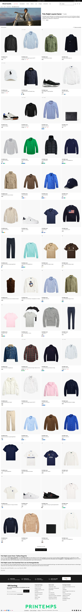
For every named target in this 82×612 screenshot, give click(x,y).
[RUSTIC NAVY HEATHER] (43, 370)
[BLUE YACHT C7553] (44, 232)
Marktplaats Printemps (39, 592)
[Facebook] (72, 610)
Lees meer (3, 570)
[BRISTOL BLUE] (24, 163)
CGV (49, 591)
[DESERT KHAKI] (22, 94)
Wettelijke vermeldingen (53, 597)
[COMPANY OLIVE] (44, 163)
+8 (65, 163)
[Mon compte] (75, 3)
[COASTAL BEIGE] (2, 163)
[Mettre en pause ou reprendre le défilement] (2, 0)
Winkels (75, 0)
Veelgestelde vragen (52, 586)
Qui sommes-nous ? (38, 586)
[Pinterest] (78, 610)
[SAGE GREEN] (62, 301)
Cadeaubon (65, 589)
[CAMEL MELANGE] (2, 542)
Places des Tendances (38, 594)
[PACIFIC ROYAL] (62, 439)
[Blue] (43, 128)
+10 (25, 197)
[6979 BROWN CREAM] (24, 370)
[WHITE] (62, 94)
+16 (25, 163)
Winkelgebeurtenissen (66, 598)
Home (2, 6)
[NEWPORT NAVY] (2, 507)
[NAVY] (1, 163)
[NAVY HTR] (1, 542)
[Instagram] (74, 610)
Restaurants (65, 600)
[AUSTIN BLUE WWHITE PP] (23, 163)
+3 (65, 94)
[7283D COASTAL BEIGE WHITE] (43, 301)
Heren (5, 6)
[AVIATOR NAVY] (2, 439)
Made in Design (37, 597)
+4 (5, 163)
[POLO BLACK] (23, 94)
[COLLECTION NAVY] (43, 163)
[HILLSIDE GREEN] (4, 163)
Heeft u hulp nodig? (54, 578)
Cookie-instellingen (33, 610)
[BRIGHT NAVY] (62, 163)
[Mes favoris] (77, 3)
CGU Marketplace (52, 594)
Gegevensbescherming (53, 598)
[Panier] (79, 3)
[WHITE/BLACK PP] (22, 507)
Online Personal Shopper (67, 593)
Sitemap (39, 610)
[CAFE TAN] (24, 439)
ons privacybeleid (20, 594)
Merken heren (9, 6)
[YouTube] (80, 610)
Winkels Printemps (38, 588)
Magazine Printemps (66, 595)
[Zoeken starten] (60, 3)
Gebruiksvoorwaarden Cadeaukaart (55, 595)
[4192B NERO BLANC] (22, 370)
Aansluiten (36, 598)
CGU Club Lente (51, 592)
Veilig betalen (12, 578)
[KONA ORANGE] (4, 232)
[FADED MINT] (3, 163)
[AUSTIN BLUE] (22, 163)
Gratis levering (26, 578)
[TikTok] (76, 610)
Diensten (78, 0)
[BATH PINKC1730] (43, 232)
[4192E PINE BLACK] (23, 370)
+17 (45, 232)
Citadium (36, 595)
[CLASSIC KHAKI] (1, 439)
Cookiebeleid (26, 610)
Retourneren (39, 578)
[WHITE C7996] (62, 507)
